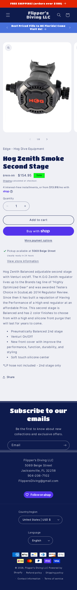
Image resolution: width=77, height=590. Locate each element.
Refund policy (34, 572)
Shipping (7, 181)
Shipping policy (54, 572)
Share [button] (11, 377)
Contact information (29, 578)
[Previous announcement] (7, 27)
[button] (8, 15)
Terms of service (53, 578)
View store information (23, 261)
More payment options (38, 240)
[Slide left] (30, 139)
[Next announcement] (70, 27)
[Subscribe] (65, 445)
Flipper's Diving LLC (36, 568)
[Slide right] (47, 139)
